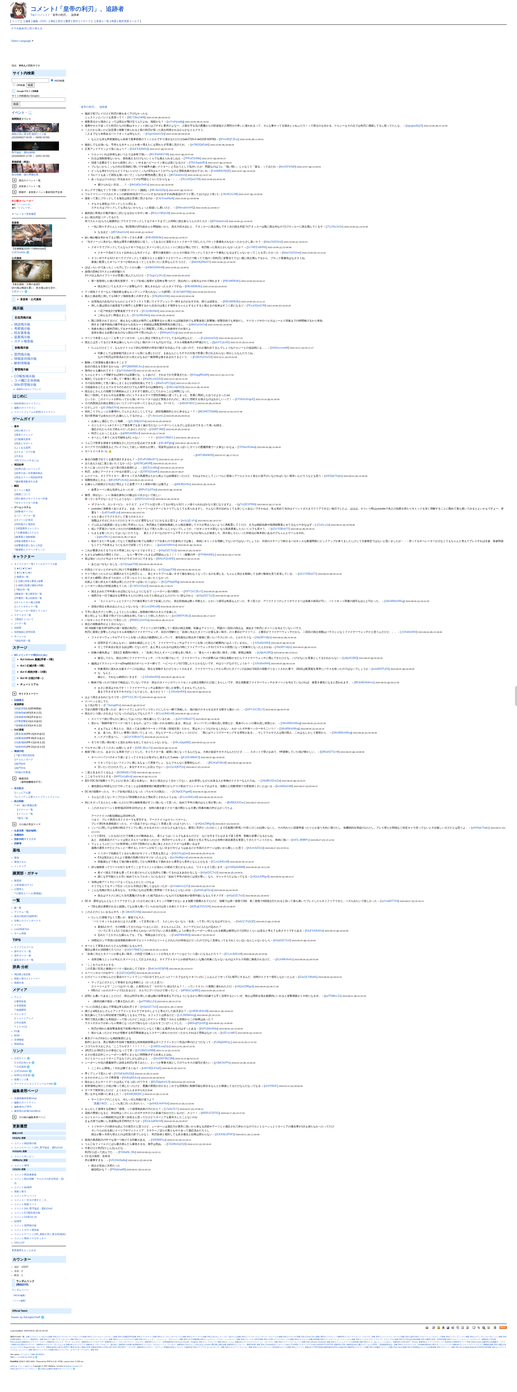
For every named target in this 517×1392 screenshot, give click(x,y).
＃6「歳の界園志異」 (27, 805)
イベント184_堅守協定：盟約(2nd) (33, 1208)
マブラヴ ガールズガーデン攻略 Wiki (214, 1347)
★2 (24, 572)
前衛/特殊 (21, 746)
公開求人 (19, 889)
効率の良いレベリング (28, 468)
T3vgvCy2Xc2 (156, 275)
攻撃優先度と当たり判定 (29, 545)
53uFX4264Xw (139, 148)
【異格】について (24, 619)
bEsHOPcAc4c (119, 479)
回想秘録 (19, 632)
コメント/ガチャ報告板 (26, 1229)
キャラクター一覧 (24, 564)
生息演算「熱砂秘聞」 (26, 830)
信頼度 (17, 627)
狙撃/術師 (21, 738)
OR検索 (20, 85)
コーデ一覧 (20, 623)
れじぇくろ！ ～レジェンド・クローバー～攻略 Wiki (165, 1339)
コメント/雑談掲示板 (25, 1143)
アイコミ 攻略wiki (304, 1347)
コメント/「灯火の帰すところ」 (31, 1200)
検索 (114, 21)
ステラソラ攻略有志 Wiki (186, 1347)
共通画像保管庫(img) (25, 1098)
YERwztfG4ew (247, 447)
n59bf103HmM (155, 267)
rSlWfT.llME (157, 429)
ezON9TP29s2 (181, 615)
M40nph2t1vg (169, 332)
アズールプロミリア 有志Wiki (440, 1342)
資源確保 (21, 717)
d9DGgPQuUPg (198, 1023)
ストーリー (34, 978)
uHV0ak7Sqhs (333, 475)
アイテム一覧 (21, 912)
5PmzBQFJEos (229, 139)
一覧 (106, 21)
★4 (30, 568)
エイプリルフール (24, 947)
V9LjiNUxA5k (161, 296)
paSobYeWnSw (167, 544)
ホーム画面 (20, 933)
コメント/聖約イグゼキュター (30, 1238)
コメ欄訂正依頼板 (27, 380)
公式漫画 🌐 (23, 1066)
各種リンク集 (21, 1079)
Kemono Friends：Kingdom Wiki (189, 1342)
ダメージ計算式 (24, 520)
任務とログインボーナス (27, 920)
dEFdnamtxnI (178, 174)
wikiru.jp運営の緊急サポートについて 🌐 (58, 1369)
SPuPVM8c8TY (148, 459)
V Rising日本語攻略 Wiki (414, 1339)
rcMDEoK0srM (199, 1011)
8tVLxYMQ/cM (160, 213)
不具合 (19, 456)
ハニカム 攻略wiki (234, 1342)
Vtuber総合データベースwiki (277, 1345)
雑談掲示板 (22, 324)
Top (32, 14)
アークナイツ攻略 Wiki (151, 1337)
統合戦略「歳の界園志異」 (26, 174)
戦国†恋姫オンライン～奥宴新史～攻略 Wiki (29, 1339)
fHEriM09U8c (154, 237)
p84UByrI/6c (182, 484)
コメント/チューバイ (25, 1195)
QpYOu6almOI (126, 370)
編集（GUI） (40, 21)
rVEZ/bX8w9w (118, 1160)
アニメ (17, 997)
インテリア (20, 866)
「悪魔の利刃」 (100, 1103)
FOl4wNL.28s (127, 1152)
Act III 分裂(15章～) (30, 678)
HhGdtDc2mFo (139, 184)
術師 (20, 585)
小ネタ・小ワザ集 (25, 452)
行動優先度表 (23, 439)
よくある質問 (23, 447)
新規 (99, 21)
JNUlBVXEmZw (271, 780)
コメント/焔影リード (25, 1204)
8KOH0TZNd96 (208, 411)
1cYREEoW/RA (257, 247)
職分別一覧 (24, 589)
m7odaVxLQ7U (180, 886)
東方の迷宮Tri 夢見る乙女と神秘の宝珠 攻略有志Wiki (80, 1347)
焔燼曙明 (21, 1009)
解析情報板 (22, 363)
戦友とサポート (24, 443)
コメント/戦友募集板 (25, 1174)
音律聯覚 (19, 1039)
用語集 (17, 974)
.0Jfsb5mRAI (409, 631)
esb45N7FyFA (380, 668)
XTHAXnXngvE (245, 399)
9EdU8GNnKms (364, 682)
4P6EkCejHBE (190, 990)
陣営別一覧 (36, 593)
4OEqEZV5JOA (200, 906)
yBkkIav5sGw (198, 324)
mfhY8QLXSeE (152, 1068)
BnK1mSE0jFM (158, 968)
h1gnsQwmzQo (156, 133)
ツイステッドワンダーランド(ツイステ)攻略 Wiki (267, 1337)
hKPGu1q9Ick (123, 776)
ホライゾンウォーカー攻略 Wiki (243, 1347)
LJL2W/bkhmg (186, 1015)
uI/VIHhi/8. (271, 1085)
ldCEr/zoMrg (151, 467)
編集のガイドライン (25, 407)
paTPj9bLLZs (333, 995)
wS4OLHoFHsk (159, 1103)
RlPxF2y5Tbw (148, 489)
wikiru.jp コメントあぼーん (21, 1366)
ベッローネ (24, 204)
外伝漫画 (21, 1022)
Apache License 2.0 (73, 1366)
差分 (60, 21)
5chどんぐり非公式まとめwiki (198, 1345)
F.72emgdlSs (112, 705)
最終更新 (124, 21)
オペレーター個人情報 (28, 602)
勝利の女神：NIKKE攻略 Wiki (438, 1339)
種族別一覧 (22, 593)
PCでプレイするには (27, 460)
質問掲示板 (22, 354)
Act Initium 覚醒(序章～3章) (35, 659)
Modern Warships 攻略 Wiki (323, 1342)
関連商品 (19, 1044)
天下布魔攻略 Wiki (196, 1339)
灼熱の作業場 (23, 772)
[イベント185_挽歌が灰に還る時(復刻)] (35, 127)
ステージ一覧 (25, 809)
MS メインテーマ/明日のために (31, 655)
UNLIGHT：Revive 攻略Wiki (414, 1342)
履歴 (67, 21)
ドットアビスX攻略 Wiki (48, 1350)
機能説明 (22, 1284)
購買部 (17, 880)
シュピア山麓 (23, 792)
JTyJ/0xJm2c (335, 226)
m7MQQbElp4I (200, 144)
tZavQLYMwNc (308, 976)
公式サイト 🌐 (19, 291)
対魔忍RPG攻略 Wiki (132, 1337)
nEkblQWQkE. (134, 1093)
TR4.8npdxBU (198, 162)
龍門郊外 (21, 763)
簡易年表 (19, 982)
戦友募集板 (22, 332)
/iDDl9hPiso (159, 1139)
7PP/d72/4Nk (192, 158)
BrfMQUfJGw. (236, 802)
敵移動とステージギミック (30, 549)
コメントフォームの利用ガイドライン (34, 412)
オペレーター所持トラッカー (31, 610)
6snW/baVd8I (284, 786)
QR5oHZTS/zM (330, 751)
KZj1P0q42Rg (170, 581)
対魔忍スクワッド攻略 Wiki (386, 1347)
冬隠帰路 (21, 1005)
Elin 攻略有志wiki (350, 1345)
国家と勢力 (20, 978)
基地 (16, 857)
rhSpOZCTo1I (168, 550)
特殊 (40, 585)
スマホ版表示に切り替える (26, 28)
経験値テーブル (24, 511)
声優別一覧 (22, 598)
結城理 (17, 1221)
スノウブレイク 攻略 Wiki (214, 1342)
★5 (24, 568)
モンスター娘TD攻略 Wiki (256, 1339)
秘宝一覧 (23, 818)
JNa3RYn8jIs (263, 637)
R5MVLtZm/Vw (140, 620)
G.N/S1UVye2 (139, 585)
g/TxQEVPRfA (246, 504)
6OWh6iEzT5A (126, 772)
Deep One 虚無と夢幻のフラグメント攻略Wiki (325, 1337)
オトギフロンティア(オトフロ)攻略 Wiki (74, 1337)
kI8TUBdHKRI (205, 455)
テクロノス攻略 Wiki (364, 1347)
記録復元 (19, 700)
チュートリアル (28, 684)
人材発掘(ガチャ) (23, 885)
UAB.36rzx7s (144, 747)
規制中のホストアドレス (29, 389)
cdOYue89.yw (111, 512)
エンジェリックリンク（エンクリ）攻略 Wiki (98, 1339)
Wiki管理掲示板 (25, 384)
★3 (18, 572)
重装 (34, 581)
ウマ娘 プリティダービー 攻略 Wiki (63, 1339)
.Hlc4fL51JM (229, 194)
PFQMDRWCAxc (133, 366)
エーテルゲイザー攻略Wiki (101, 1342)
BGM (17, 1035)
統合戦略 (19, 801)
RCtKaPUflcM (217, 762)
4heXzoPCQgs (165, 383)
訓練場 (17, 843)
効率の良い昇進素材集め (29, 473)
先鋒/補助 (21, 742)
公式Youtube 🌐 (20, 252)
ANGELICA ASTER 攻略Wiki (329, 1345)
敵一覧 (17, 907)
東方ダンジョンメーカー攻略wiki (446, 1345)
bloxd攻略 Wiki (405, 1347)
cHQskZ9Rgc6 (205, 823)
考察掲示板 (22, 328)
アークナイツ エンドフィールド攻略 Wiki (342, 1339)
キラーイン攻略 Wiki (450, 1347)
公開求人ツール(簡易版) (29, 893)
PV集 (17, 1031)
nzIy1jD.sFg (189, 520)
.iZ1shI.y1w (322, 524)
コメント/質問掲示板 (25, 1225)
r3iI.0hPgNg (166, 442)
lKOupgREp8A (199, 374)
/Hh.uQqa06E (182, 742)
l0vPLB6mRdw (209, 1028)
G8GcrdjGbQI (176, 387)
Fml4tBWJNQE (221, 170)
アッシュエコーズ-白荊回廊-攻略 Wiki (351, 1342)
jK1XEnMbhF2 (190, 757)
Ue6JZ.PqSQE (245, 921)
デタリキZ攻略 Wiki (296, 1337)
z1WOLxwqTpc (161, 1046)
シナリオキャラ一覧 (27, 606)
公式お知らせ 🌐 (25, 1062)
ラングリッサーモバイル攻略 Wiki (176, 1337)
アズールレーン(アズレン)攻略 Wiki (107, 1337)
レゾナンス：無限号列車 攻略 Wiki (250, 1345)
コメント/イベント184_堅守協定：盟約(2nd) (38, 1147)
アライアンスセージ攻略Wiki (42, 1342)
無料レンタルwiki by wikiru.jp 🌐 (23, 1357)
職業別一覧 (23, 576)
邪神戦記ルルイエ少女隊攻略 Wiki (426, 1347)
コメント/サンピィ (24, 1156)
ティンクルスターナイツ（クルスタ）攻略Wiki (133, 1342)
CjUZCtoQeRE (126, 972)
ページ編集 (19, 1300)
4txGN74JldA (287, 166)
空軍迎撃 (21, 721)
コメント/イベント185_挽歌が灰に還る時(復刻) (40, 1234)
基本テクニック (24, 434)
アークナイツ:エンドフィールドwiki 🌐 (35, 1083)
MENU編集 (19, 1295)
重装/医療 (21, 734)
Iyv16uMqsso (179, 857)
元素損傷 (22, 532)
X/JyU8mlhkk (150, 310)
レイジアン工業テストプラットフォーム (38, 797)
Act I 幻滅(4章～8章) (30, 665)
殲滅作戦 (19, 751)
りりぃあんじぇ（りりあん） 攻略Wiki (384, 1342)
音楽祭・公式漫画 (29, 299)
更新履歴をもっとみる (24, 1250)
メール (17, 924)
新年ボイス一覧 (22, 951)
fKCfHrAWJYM (159, 154)
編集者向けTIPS (23, 1106)
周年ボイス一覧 (22, 955)
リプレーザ (24, 207)
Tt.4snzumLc (157, 415)
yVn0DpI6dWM (235, 867)
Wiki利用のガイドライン (27, 403)
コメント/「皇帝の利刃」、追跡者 (77, 8)
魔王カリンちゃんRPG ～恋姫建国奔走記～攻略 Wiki (380, 1345)
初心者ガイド (23, 430)
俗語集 (26, 974)
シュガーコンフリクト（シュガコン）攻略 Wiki (225, 1339)
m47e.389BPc (300, 839)
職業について (23, 494)
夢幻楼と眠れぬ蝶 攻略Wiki (223, 1345)
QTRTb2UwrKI (149, 471)
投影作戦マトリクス (25, 839)
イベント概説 (23, 490)
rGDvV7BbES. (165, 437)
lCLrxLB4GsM (151, 606)
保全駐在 (19, 788)
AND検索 (59, 80)
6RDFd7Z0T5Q (210, 1112)
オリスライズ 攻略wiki (83, 1345)
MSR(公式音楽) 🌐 (24, 1075)
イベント (18, 112)
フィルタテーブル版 (46, 564)
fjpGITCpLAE (221, 342)
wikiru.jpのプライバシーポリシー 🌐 (25, 1369)
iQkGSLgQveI (181, 853)
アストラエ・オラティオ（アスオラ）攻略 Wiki (79, 1350)
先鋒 (20, 581)
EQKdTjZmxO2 (203, 356)
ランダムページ (20, 1289)
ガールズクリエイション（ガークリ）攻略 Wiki (262, 1342)
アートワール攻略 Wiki (201, 1337)
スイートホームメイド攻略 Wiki (297, 1342)
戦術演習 (21, 708)
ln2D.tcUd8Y (228, 1032)
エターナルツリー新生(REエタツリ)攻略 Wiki (276, 1347)
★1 (30, 572)
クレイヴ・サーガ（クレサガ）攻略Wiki (72, 1342)
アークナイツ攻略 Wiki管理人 (32, 1354)
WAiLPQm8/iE (165, 558)
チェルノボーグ (24, 759)
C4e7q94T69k (182, 291)
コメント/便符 (21, 1165)
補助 (34, 585)
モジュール (20, 636)
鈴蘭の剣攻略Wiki (134, 1345)
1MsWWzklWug (394, 601)
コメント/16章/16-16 (25, 1217)
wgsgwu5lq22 (414, 125)
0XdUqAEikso (131, 1077)
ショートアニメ (24, 1018)
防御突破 (21, 712)
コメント (42, 14)
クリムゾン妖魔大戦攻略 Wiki (312, 1339)
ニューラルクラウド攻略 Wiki (130, 1339)
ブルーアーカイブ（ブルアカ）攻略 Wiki (362, 1337)
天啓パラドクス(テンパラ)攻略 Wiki (283, 1339)
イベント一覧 (25, 813)
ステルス (34, 532)
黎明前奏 (21, 1001)
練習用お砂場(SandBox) (27, 1111)
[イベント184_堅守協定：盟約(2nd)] (35, 146)
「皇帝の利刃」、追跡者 (92, 106)
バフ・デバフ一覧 (25, 515)
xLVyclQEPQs (175, 766)
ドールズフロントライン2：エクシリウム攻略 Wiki (382, 1339)
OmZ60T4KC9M (163, 1058)
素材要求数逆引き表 (27, 481)
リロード (85, 21)
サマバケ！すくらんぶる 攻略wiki (59, 1345)
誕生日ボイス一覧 (24, 959)
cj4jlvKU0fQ (265, 652)
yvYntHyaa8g (175, 121)
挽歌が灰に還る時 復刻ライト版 (29, 134)
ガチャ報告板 (24, 341)
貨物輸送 (21, 725)
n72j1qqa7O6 (129, 564)
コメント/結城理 (23, 1187)
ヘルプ (135, 21)
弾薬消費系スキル (25, 541)
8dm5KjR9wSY (201, 261)
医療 (27, 585)
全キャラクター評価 (27, 502)
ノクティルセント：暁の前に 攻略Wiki (110, 1345)
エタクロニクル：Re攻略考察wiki (417, 1345)
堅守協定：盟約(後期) (23, 152)
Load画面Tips (21, 929)
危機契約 (19, 834)
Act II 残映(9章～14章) (31, 671)
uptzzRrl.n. (104, 536)
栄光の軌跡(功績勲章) (26, 916)
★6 (18, 568)
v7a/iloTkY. (171, 1108)
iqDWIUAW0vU (130, 433)
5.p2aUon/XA (209, 338)
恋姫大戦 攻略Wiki (346, 1347)
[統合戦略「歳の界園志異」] (35, 168)
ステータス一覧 (22, 615)
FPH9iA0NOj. (207, 554)
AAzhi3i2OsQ (256, 847)
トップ (16, 21)
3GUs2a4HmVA (153, 1121)
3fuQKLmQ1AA (153, 378)
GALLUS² (19, 1242)
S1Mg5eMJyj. (223, 1042)
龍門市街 (21, 768)
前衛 (27, 581)
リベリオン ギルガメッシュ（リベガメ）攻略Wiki (164, 1345)
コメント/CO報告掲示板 (27, 1212)
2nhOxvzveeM (279, 347)
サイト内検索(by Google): (26, 95)
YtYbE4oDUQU (124, 1073)
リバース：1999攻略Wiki (163, 1342)
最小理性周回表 (26, 755)
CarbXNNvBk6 (181, 934)
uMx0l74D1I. (188, 403)
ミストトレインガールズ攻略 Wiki (395, 1337)
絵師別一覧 (36, 598)
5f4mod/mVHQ (185, 207)
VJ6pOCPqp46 (182, 791)
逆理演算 (30, 632)
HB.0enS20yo (159, 190)
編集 (28, 21)
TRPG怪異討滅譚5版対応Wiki (325, 1347)
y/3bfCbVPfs (222, 1062)
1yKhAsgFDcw (203, 890)
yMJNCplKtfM (143, 463)
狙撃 (40, 581)
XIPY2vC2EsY (193, 591)
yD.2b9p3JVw (110, 407)
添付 (75, 21)
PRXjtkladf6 (118, 1169)
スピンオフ (20, 1014)
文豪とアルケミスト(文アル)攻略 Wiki (41, 1337)
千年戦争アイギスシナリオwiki (303, 1345)
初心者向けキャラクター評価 (31, 498)
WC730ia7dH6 (136, 117)
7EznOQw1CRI (191, 179)
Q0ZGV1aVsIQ (145, 498)
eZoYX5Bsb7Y (280, 528)
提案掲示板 (22, 337)
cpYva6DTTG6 (389, 900)
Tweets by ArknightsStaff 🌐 (27, 1317)
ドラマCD (21, 1026)
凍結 (53, 21)
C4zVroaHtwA (165, 198)
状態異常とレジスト (28, 528)
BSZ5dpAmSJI (160, 1081)
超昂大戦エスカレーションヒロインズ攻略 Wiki (430, 1337)
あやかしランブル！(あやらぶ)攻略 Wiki (228, 1337)
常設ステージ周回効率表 (29, 477)
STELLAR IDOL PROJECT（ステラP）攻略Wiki (124, 1347)
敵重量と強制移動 (25, 537)
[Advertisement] (106, 55)
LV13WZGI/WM (145, 1050)
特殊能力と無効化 (25, 524)
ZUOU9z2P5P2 (225, 1134)
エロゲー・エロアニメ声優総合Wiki (160, 1347)
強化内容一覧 (23, 640)
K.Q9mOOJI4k (131, 911)
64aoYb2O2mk (273, 241)
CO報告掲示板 (24, 376)
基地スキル (20, 862)
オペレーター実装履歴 (24, 214)
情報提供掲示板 (25, 358)
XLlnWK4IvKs (284, 959)
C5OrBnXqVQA (177, 1144)
